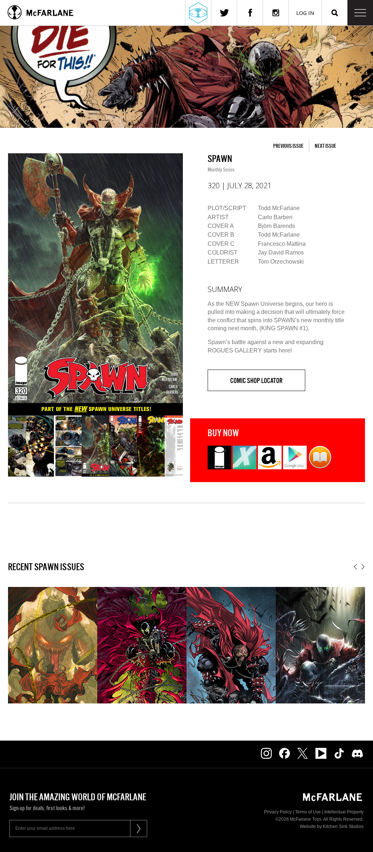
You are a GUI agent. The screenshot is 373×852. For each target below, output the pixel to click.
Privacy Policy (278, 811)
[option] (95, 284)
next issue (325, 146)
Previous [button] (355, 566)
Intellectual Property (344, 811)
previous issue (288, 146)
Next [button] (363, 566)
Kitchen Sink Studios (343, 826)
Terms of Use (308, 811)
